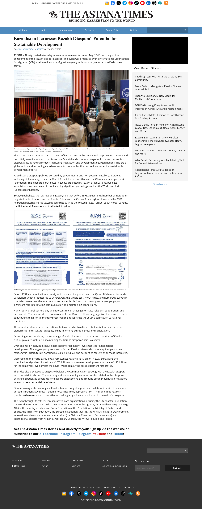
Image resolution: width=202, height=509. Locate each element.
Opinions (134, 30)
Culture (104, 460)
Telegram (84, 434)
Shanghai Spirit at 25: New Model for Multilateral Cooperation (155, 97)
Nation (44, 30)
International (66, 30)
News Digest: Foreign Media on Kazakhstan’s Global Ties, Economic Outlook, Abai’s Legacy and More (160, 128)
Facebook (50, 434)
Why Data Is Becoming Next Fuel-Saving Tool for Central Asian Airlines (159, 161)
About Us (129, 487)
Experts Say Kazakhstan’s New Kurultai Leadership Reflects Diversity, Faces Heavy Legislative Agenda (158, 141)
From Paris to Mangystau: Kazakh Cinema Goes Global (158, 88)
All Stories (23, 30)
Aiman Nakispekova (25, 49)
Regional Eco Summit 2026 (114, 466)
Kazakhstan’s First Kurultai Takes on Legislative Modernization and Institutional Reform (158, 173)
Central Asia (112, 30)
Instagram (67, 434)
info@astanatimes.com (108, 500)
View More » (160, 184)
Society (40, 49)
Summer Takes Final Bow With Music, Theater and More (160, 152)
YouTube (99, 434)
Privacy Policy (112, 487)
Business (89, 30)
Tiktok (118, 434)
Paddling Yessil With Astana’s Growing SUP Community (158, 78)
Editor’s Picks (18, 466)
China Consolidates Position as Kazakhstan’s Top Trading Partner (159, 116)
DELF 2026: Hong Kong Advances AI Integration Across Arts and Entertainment (158, 107)
